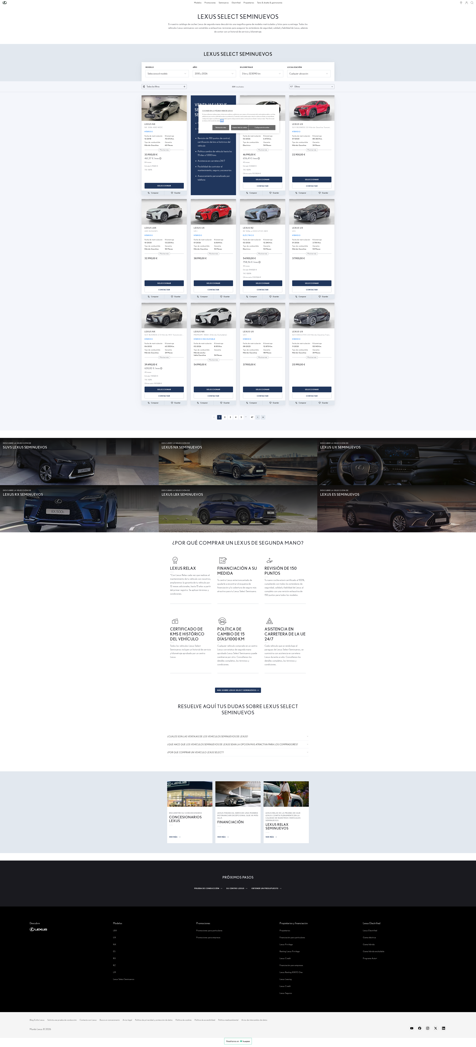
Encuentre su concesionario (185, 813)
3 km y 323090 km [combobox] (251, 73)
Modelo (150, 67)
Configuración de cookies (262, 127)
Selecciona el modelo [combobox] (158, 73)
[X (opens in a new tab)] (435, 1028)
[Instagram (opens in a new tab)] (427, 1028)
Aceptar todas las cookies (239, 127)
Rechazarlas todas (221, 127)
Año (195, 67)
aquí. (222, 121)
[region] (238, 119)
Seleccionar (164, 186)
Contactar (262, 186)
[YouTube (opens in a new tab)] (411, 1028)
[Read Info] (160, 158)
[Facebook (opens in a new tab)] (419, 1028)
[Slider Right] (185, 108)
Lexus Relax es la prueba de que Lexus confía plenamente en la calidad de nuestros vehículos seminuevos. (283, 816)
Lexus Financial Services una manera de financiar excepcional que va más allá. (237, 815)
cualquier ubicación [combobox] (298, 73)
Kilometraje (246, 67)
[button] (9, 2)
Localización (294, 67)
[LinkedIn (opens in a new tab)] (443, 1028)
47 (252, 417)
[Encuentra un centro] (461, 2)
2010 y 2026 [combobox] (201, 73)
